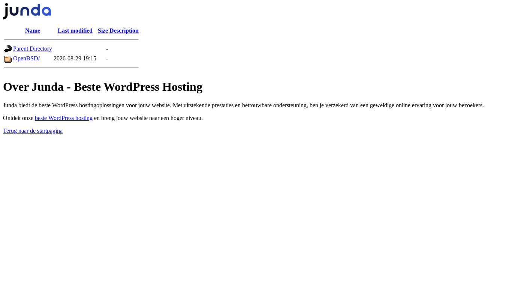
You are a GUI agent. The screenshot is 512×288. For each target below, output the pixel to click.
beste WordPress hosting (64, 118)
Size (103, 30)
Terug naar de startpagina (33, 131)
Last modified (75, 30)
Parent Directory (32, 48)
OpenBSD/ (26, 58)
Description (124, 30)
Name (32, 30)
